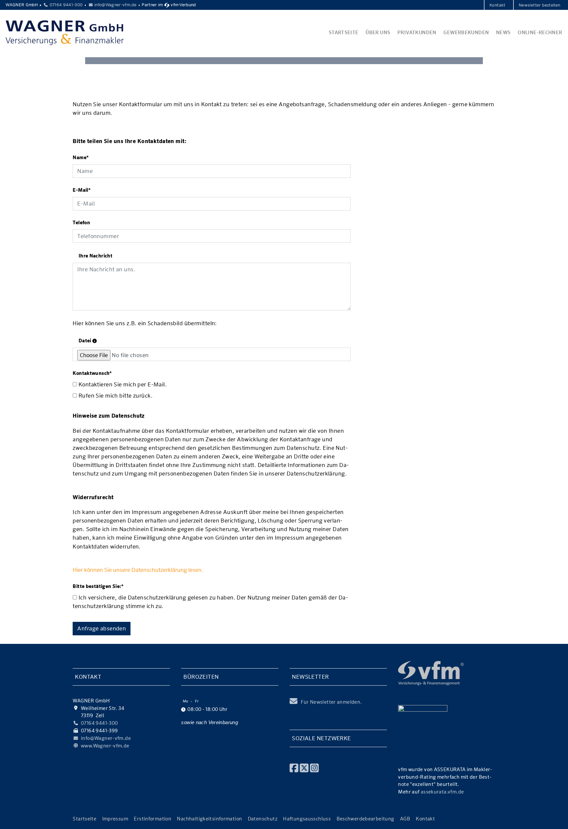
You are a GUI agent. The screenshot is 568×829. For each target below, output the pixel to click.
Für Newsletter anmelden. (331, 702)
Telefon (81, 222)
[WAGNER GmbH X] (304, 767)
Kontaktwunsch (92, 373)
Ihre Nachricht (95, 256)
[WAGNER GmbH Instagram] (314, 767)
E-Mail (82, 190)
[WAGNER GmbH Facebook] (294, 767)
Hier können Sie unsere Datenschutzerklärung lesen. (138, 570)
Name (81, 157)
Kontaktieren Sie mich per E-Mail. (122, 384)
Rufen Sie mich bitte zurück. (115, 395)
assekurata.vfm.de (442, 791)
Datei (85, 340)
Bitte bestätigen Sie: (98, 586)
